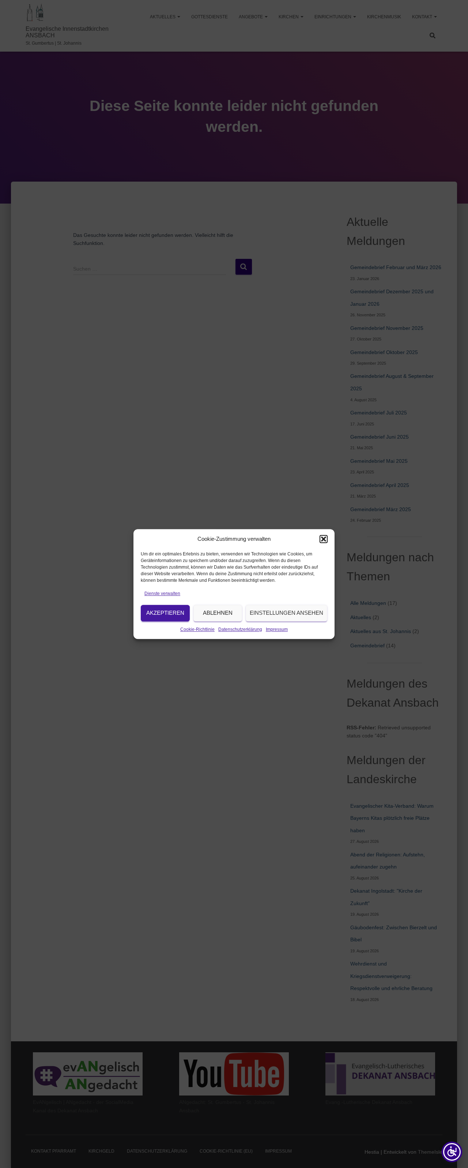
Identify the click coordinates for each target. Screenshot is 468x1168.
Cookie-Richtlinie (197, 629)
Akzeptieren (165, 613)
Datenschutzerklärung (240, 629)
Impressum (277, 629)
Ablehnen (218, 613)
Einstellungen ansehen (286, 613)
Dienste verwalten (162, 593)
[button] (323, 539)
